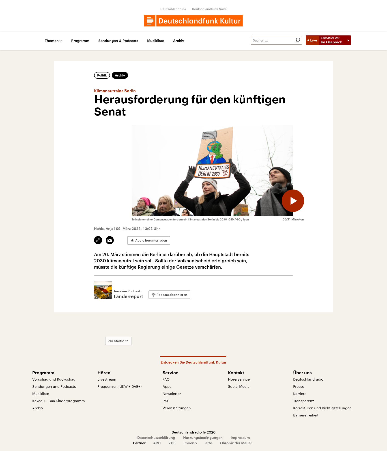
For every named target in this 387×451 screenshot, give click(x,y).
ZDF (172, 443)
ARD (157, 443)
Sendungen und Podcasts (54, 386)
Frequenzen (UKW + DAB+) (119, 386)
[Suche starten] (298, 40)
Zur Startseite (118, 341)
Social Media (238, 386)
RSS (166, 401)
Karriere (299, 393)
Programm (80, 41)
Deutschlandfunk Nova (209, 9)
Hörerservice (239, 379)
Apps (167, 386)
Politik (102, 75)
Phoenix (190, 443)
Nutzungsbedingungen (203, 437)
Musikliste (155, 41)
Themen (52, 41)
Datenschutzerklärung (156, 437)
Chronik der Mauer (236, 443)
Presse (298, 386)
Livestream (106, 379)
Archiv (178, 41)
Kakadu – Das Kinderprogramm (58, 401)
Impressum (240, 437)
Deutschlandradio (308, 379)
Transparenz (303, 401)
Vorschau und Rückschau (53, 379)
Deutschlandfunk (173, 9)
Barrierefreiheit (305, 415)
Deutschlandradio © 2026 (193, 432)
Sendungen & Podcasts (118, 41)
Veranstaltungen (177, 408)
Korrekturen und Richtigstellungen (322, 408)
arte (208, 443)
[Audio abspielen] (293, 201)
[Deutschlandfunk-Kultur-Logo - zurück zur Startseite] (193, 20)
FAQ (166, 379)
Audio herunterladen (151, 240)
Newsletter (172, 393)
